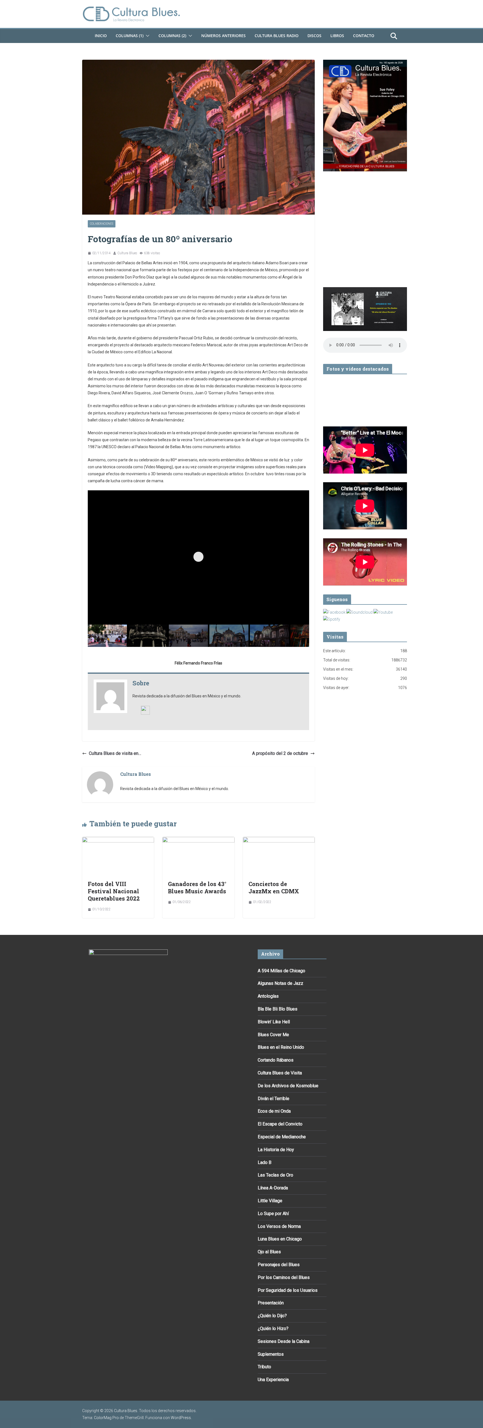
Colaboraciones (101, 223)
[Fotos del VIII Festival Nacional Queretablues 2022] (118, 840)
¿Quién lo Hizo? (273, 1328)
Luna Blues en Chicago (280, 1239)
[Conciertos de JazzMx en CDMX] (279, 840)
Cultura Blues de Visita (280, 1073)
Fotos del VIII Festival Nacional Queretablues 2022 (114, 891)
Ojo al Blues (269, 1251)
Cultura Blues (127, 253)
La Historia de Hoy (276, 1149)
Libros (337, 35)
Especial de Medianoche (282, 1136)
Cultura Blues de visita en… (115, 753)
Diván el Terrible (273, 1098)
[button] (146, 36)
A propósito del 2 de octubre (280, 753)
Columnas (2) (172, 35)
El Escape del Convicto (280, 1124)
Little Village (270, 1200)
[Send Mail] (145, 709)
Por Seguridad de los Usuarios (288, 1290)
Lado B (264, 1162)
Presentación (271, 1302)
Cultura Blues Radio (277, 35)
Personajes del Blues (279, 1264)
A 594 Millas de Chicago (281, 970)
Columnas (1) (129, 35)
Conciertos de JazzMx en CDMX (273, 887)
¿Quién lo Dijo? (272, 1315)
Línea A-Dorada (273, 1188)
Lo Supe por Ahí (273, 1213)
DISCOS (314, 35)
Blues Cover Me (273, 1034)
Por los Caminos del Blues (284, 1277)
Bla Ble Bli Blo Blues (277, 1009)
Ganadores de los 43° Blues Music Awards (197, 887)
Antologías (268, 996)
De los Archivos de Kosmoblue (288, 1085)
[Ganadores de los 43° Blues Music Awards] (198, 840)
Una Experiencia (273, 1379)
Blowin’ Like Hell (274, 1021)
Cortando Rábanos (275, 1060)
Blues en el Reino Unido (281, 1047)
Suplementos (271, 1354)
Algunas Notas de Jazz (280, 983)
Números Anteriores (223, 35)
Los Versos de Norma (279, 1226)
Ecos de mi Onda (274, 1111)
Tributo (264, 1366)
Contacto (363, 35)
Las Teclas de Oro (275, 1175)
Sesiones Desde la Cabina (283, 1341)
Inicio (101, 35)
